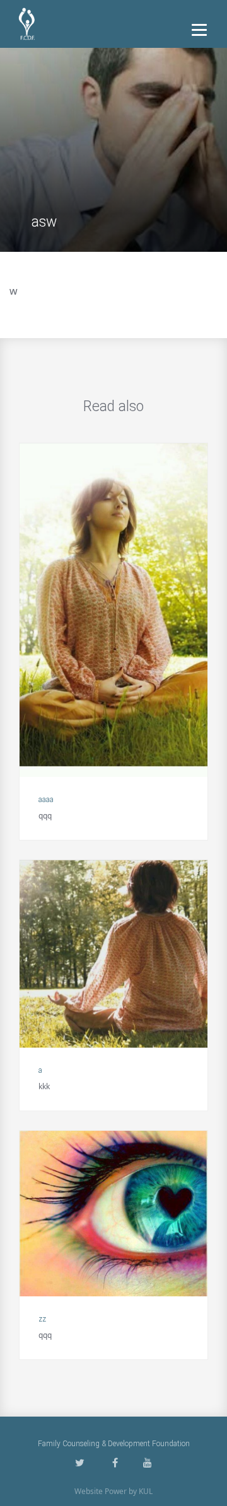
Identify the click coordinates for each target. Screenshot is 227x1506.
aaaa (46, 799)
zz (42, 1319)
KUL (146, 1491)
